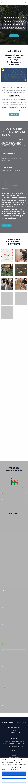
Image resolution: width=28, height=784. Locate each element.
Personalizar (14, 777)
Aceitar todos (14, 773)
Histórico (14, 748)
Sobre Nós (14, 753)
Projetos (14, 755)
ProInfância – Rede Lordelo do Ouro (14, 746)
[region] (14, 771)
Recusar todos (14, 781)
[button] (7, 255)
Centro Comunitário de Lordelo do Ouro (14, 741)
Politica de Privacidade (14, 757)
